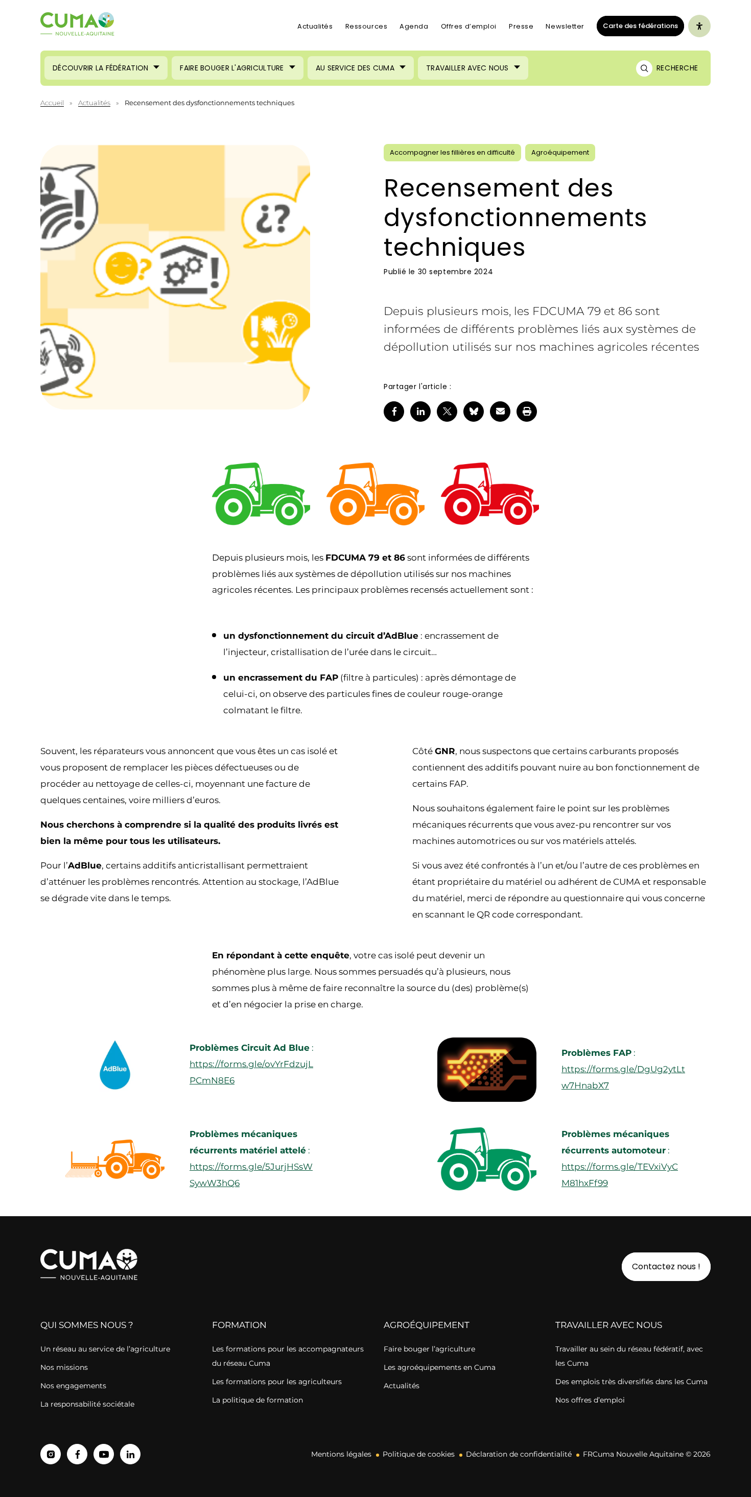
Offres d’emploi (469, 26)
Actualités (315, 26)
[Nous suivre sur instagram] (50, 1454)
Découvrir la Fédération (100, 68)
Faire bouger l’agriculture (429, 1349)
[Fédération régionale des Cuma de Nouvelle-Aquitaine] (77, 26)
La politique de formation (257, 1400)
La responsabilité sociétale (87, 1404)
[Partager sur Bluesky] (473, 411)
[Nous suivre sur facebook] (77, 1454)
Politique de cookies (419, 1454)
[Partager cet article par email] (500, 411)
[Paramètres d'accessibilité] (699, 26)
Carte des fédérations (637, 25)
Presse (521, 26)
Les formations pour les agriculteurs (277, 1381)
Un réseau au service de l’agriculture (105, 1349)
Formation (239, 1325)
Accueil (52, 103)
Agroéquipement (427, 1325)
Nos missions (64, 1367)
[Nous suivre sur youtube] (103, 1454)
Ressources (366, 26)
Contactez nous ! (666, 1266)
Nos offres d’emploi (590, 1400)
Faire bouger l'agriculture (232, 68)
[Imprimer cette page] (527, 411)
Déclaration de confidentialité (519, 1454)
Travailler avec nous (467, 68)
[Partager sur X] (447, 411)
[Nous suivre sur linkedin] (130, 1454)
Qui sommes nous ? (86, 1325)
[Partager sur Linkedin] (420, 411)
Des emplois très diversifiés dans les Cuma (631, 1381)
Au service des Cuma (355, 68)
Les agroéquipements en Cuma (440, 1367)
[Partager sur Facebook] (394, 411)
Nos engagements (74, 1385)
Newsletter (565, 26)
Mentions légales (341, 1454)
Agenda (414, 26)
